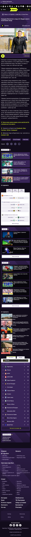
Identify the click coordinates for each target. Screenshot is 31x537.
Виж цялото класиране (15, 428)
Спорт (3, 479)
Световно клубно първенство (9, 475)
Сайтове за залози (6, 437)
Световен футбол (7, 463)
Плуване (19, 490)
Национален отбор (21, 457)
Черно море (25, 139)
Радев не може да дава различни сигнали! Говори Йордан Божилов (20, 322)
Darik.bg (9, 513)
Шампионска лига (11, 202)
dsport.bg (6, 25)
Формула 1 (19, 483)
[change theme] (29, 9)
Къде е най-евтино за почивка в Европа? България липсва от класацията (20, 316)
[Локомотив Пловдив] (28, 6)
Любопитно (20, 498)
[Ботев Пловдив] (12, 6)
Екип (2, 500)
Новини (3, 451)
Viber (24, 128)
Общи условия (21, 502)
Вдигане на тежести (21, 485)
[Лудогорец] (1, 6)
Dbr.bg (22, 517)
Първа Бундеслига (6, 467)
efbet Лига (18, 14)
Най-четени (5, 262)
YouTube (3, 130)
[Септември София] (14, 6)
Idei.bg (9, 517)
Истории (4, 498)
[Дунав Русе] (25, 6)
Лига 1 (3, 468)
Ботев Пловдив (26, 14)
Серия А (19, 467)
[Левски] (3, 6)
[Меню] (1, 9)
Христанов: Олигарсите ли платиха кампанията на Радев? (21, 350)
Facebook (19, 128)
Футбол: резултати (7, 440)
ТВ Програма (20, 500)
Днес (15, 191)
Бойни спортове (6, 490)
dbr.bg (14, 319)
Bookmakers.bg (6, 438)
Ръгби (18, 494)
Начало (6, 14)
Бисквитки (19, 505)
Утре (21, 191)
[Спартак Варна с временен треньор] (15, 234)
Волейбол (4, 481)
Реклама (19, 507)
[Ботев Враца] (23, 6)
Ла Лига (8, 195)
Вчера (9, 191)
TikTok (8, 130)
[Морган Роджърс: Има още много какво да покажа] (15, 250)
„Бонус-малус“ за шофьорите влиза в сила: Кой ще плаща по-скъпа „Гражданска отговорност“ (21, 329)
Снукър (4, 492)
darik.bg (14, 325)
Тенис (3, 483)
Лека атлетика (5, 485)
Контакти (4, 505)
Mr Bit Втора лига (10, 214)
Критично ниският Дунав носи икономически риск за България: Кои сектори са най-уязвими (20, 343)
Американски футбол (7, 494)
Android (3, 135)
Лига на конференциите (22, 470)
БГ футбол (12, 14)
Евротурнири (5, 459)
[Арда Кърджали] (10, 6)
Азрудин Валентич (6, 139)
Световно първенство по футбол (8, 473)
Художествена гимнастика (23, 486)
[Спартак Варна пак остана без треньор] (15, 276)
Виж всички (14, 223)
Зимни (3, 488)
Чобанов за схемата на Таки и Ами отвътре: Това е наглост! (21, 336)
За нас (3, 507)
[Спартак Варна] (17, 6)
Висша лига (5, 465)
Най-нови (4, 229)
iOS (8, 135)
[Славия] (19, 6)
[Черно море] (21, 6)
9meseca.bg (22, 513)
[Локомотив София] (30, 6)
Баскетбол (19, 481)
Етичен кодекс (6, 502)
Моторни (19, 488)
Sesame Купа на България (8, 457)
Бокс (3, 486)
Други (18, 475)
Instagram (14, 130)
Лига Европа (5, 470)
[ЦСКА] (5, 6)
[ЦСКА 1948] (8, 6)
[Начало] (3, 14)
